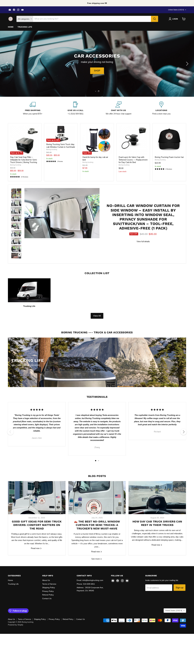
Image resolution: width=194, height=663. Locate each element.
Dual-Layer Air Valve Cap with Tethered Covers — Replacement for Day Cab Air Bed (133, 159)
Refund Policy (48, 595)
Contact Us (46, 598)
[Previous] (10, 432)
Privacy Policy (48, 591)
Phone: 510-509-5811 (86, 584)
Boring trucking (15, 165)
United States (176, 10)
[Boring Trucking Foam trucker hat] (169, 140)
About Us (46, 580)
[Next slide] (186, 63)
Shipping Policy (48, 587)
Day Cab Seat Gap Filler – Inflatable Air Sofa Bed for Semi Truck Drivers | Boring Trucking (23, 159)
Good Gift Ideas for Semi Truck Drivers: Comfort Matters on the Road (36, 525)
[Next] (183, 432)
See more (95, 559)
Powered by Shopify (15, 625)
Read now (35, 548)
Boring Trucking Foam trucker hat (169, 157)
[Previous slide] (7, 63)
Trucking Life (25, 27)
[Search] (154, 19)
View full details (143, 241)
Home (11, 27)
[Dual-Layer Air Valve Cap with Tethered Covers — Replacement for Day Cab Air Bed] (133, 140)
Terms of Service (49, 584)
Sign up (179, 587)
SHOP (97, 70)
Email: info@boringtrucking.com (90, 580)
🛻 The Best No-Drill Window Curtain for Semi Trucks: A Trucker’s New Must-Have (97, 525)
